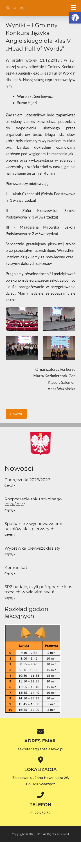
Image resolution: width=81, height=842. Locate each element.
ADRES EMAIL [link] (40, 740)
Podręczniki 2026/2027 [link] (27, 479)
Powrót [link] (16, 414)
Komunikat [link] (15, 567)
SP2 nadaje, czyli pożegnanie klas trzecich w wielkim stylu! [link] (38, 589)
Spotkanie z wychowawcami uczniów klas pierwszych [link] (33, 526)
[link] (75, 18)
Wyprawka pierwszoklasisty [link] (32, 548)
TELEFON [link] (40, 804)
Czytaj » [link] (10, 485)
